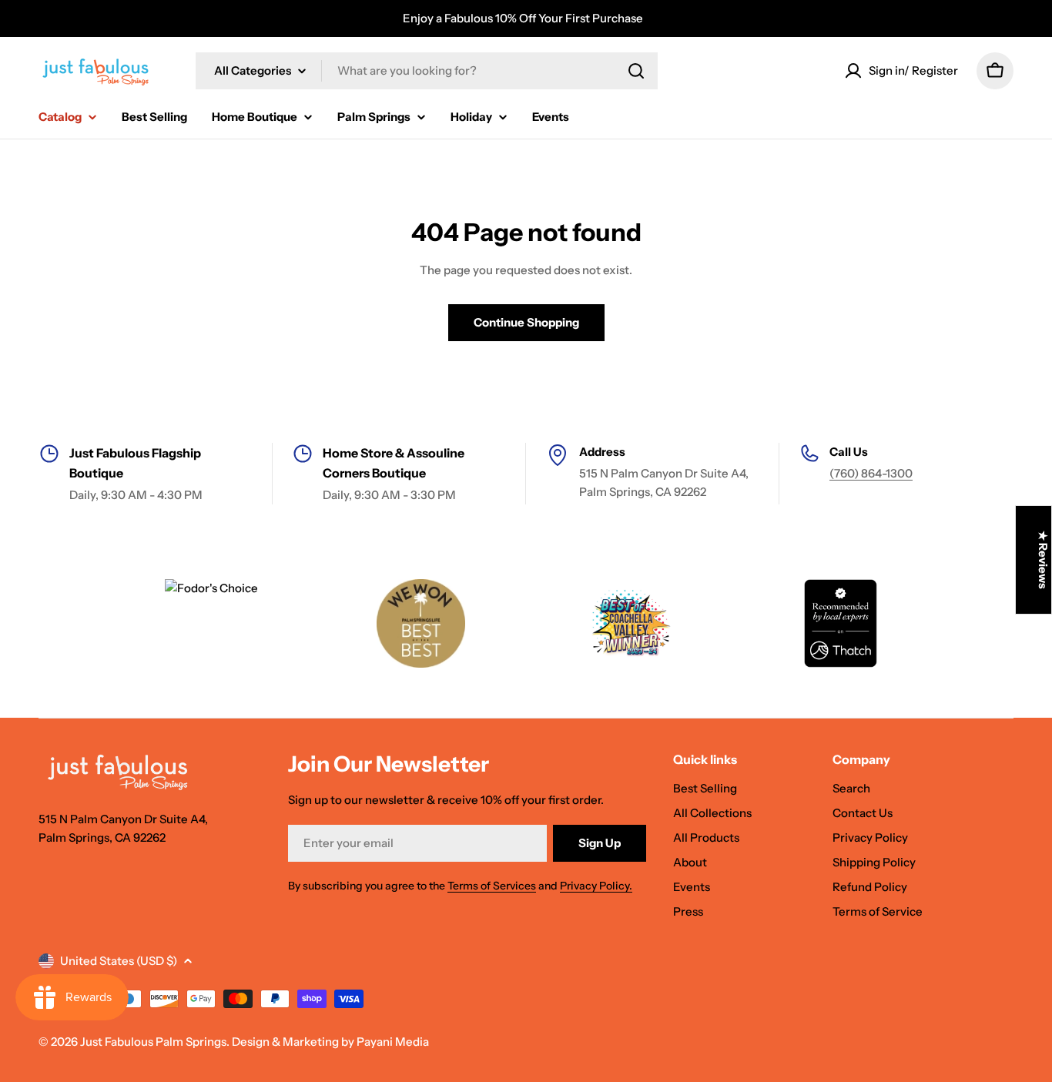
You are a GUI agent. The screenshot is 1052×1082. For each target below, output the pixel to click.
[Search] (636, 71)
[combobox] (427, 70)
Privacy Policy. (596, 886)
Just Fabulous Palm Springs (153, 1041)
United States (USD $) (118, 960)
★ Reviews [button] (1043, 560)
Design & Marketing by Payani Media (330, 1041)
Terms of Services (491, 886)
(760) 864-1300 (871, 473)
